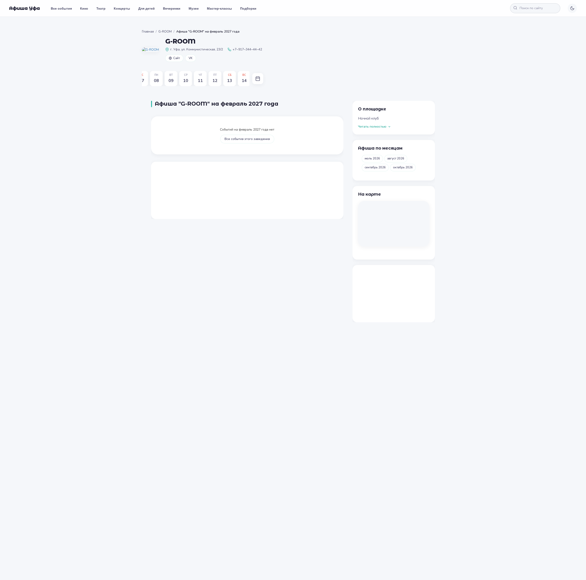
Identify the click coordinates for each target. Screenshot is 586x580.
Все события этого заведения (247, 139)
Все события (61, 8)
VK (191, 58)
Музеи (194, 8)
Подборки (248, 8)
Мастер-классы (219, 8)
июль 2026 (372, 158)
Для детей (146, 8)
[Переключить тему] (572, 8)
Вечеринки (171, 8)
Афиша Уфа (24, 8)
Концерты (122, 8)
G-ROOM (165, 31)
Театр (101, 8)
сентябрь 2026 (375, 167)
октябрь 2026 (403, 167)
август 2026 (395, 158)
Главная (148, 31)
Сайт (176, 58)
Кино (84, 8)
